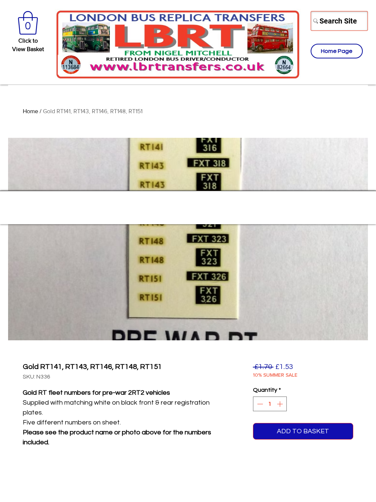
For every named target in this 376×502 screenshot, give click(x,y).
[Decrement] (259, 404)
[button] (28, 23)
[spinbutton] (269, 404)
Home (30, 111)
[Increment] (280, 404)
